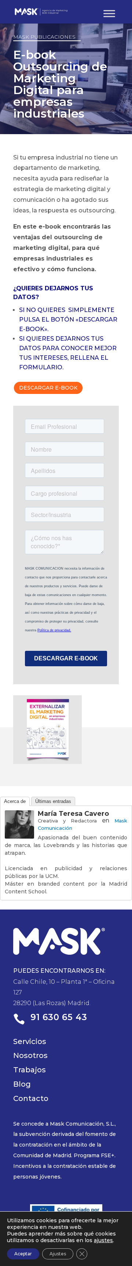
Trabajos (29, 1069)
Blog (22, 1084)
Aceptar (23, 1253)
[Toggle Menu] (109, 13)
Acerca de (15, 801)
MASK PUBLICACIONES (44, 37)
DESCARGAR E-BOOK (48, 387)
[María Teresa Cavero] (19, 832)
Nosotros (30, 1055)
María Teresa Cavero (73, 814)
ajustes (103, 1240)
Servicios (29, 1041)
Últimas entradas (53, 801)
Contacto (30, 1098)
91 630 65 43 (58, 1017)
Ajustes (58, 1253)
